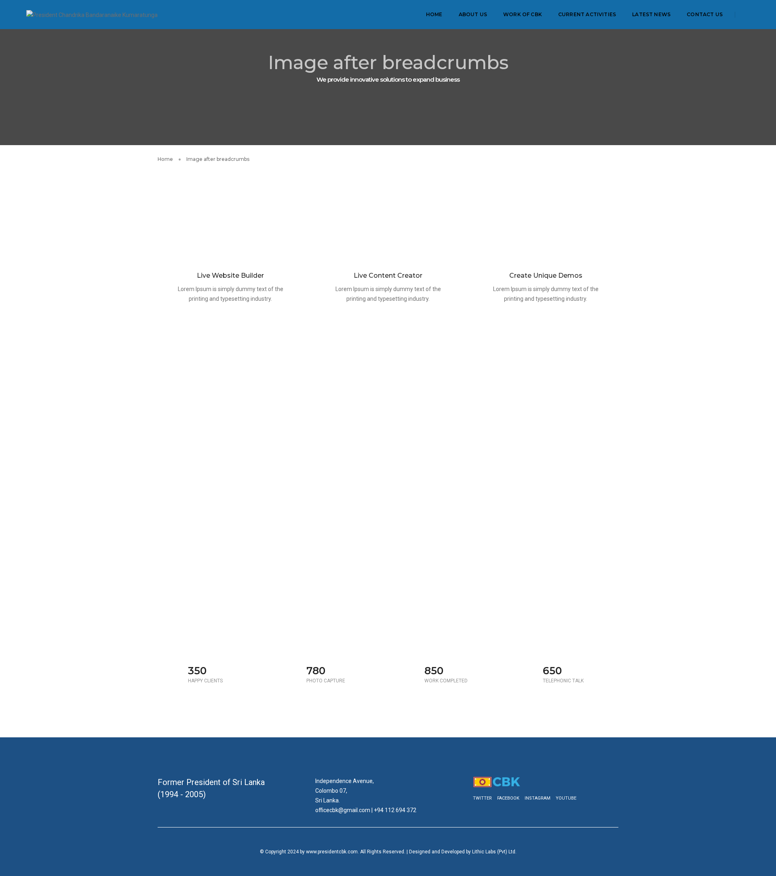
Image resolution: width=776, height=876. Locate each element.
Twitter (482, 798)
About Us (473, 14)
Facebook (508, 798)
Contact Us (705, 14)
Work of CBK (522, 14)
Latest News (651, 14)
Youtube (566, 798)
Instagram (537, 798)
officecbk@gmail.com (342, 810)
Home (434, 14)
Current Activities (587, 14)
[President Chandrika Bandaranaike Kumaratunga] (92, 14)
